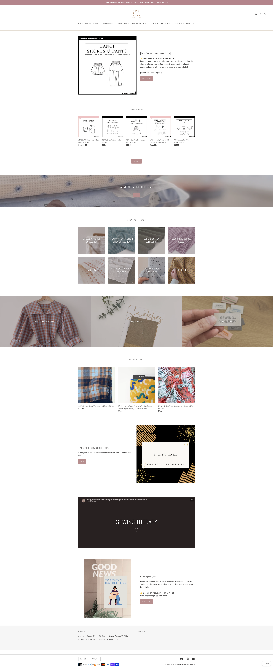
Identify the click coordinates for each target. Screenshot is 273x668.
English (83, 659)
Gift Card (102, 636)
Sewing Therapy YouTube (118, 636)
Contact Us (91, 636)
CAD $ (94, 659)
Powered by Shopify (188, 664)
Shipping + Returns (105, 639)
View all (136, 161)
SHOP (136, 195)
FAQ (117, 639)
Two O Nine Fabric (176, 664)
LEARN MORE (146, 78)
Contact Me (146, 602)
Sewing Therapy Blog (86, 639)
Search (81, 636)
